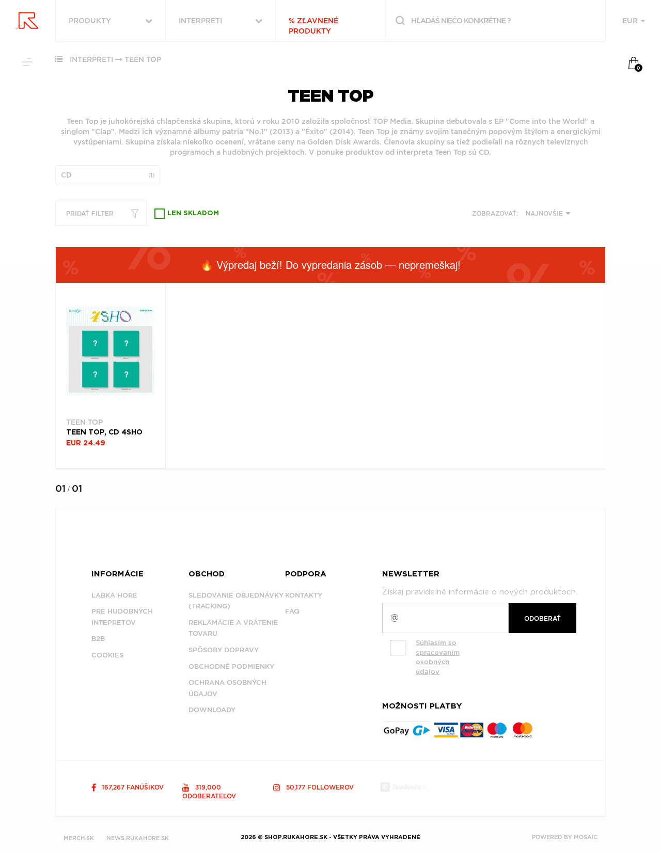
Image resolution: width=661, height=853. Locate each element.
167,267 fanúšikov (132, 787)
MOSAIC (585, 837)
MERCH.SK (79, 838)
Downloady (211, 710)
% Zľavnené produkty (313, 26)
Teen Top (142, 59)
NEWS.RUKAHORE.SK (137, 838)
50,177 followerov (319, 787)
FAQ (292, 611)
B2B (98, 638)
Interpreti (91, 59)
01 (60, 488)
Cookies (107, 655)
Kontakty (303, 595)
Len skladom (193, 213)
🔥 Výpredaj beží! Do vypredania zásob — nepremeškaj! (330, 264)
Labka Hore (114, 595)
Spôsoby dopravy (223, 650)
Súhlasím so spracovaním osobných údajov (438, 657)
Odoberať (542, 618)
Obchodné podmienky (231, 666)
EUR (631, 21)
